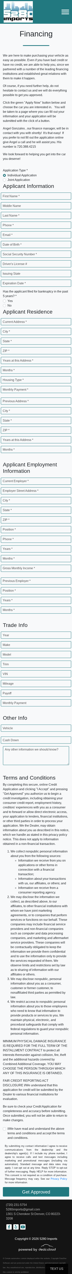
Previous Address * (16, 401)
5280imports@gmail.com (23, 1209)
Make (6, 644)
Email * (7, 235)
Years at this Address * (18, 360)
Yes (10, 301)
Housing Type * (13, 380)
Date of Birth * (12, 244)
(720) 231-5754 (16, 1204)
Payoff (7, 693)
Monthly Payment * (15, 389)
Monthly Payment (14, 703)
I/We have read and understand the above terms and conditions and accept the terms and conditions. (36, 1133)
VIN (5, 674)
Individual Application (22, 175)
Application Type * (15, 170)
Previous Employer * (17, 581)
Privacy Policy (59, 1178)
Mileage (8, 683)
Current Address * (15, 321)
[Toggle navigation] (65, 12)
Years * (7, 548)
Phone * (8, 225)
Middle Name (12, 205)
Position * (9, 529)
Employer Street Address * (20, 490)
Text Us (56, 1268)
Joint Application (18, 179)
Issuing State (11, 273)
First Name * (11, 196)
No (9, 305)
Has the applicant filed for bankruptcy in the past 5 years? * (35, 294)
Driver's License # (15, 264)
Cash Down (11, 740)
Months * (9, 370)
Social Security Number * (20, 254)
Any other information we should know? (31, 749)
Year (6, 635)
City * (6, 331)
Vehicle (8, 728)
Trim (6, 664)
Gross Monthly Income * (19, 568)
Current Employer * (16, 481)
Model (7, 654)
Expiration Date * (14, 283)
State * (7, 341)
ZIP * (6, 350)
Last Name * (11, 215)
